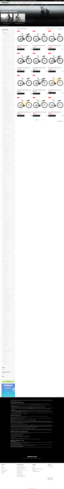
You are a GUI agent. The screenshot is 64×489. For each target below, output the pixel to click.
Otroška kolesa (5, 80)
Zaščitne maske (5, 358)
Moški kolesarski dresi (6, 107)
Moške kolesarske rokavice (7, 100)
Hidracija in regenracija (6, 363)
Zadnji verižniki (6, 170)
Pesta (4, 191)
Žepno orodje (5, 341)
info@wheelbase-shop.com (36, 471)
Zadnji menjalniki (6, 224)
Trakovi (5, 183)
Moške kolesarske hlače (7, 97)
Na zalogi (4, 369)
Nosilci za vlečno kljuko (7, 321)
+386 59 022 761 (13, 0)
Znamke (40, 2)
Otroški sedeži (5, 343)
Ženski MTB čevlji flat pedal (7, 310)
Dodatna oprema (5, 261)
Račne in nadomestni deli (7, 193)
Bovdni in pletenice (6, 129)
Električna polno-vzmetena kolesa (7, 47)
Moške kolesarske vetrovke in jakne (8, 102)
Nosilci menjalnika (6, 75)
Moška (5, 43)
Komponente (14, 2)
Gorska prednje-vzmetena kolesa (8, 64)
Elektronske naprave (6, 287)
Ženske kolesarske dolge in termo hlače (8, 112)
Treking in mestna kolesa (6, 82)
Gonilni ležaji (5, 145)
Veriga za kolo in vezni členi (7, 158)
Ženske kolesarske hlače (7, 114)
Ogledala (5, 276)
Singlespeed (5, 156)
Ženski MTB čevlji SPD (7, 311)
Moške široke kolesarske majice (8, 105)
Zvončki (5, 285)
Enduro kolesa (6, 61)
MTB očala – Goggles (6, 330)
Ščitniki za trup (6, 356)
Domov (2, 25)
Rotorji (4, 254)
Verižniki (5, 167)
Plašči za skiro (6, 208)
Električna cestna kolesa (7, 40)
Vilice (4, 243)
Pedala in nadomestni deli (7, 148)
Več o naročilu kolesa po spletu (21, 467)
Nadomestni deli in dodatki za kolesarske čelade (8, 297)
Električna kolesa (5, 39)
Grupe (4, 218)
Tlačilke (5, 282)
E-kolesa (4, 133)
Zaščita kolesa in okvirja (7, 78)
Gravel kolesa (5, 71)
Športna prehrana (30, 2)
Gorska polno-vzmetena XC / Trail (8, 62)
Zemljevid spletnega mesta (21, 476)
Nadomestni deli (6, 221)
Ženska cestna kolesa (6, 35)
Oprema (19, 2)
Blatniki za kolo (6, 264)
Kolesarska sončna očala (7, 326)
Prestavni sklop (5, 217)
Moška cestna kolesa (6, 34)
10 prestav (5, 159)
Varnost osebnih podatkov (21, 475)
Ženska (5, 55)
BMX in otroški (6, 202)
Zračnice (5, 215)
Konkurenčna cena (19, 472)
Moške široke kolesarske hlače (8, 104)
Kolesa (10, 2)
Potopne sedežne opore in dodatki (7, 232)
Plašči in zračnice (5, 198)
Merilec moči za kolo (6, 147)
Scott (4, 373)
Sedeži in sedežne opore (6, 228)
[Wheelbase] (5, 2)
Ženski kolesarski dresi (7, 124)
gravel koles (33, 429)
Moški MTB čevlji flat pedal (7, 305)
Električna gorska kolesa (7, 42)
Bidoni (4, 262)
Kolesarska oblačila (24, 2)
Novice (33, 467)
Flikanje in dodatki (6, 199)
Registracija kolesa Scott (20, 468)
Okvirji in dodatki (5, 72)
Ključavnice (5, 265)
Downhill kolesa (6, 59)
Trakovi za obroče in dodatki (7, 196)
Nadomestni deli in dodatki (7, 238)
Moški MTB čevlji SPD (6, 307)
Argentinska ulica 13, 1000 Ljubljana (32, 0)
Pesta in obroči (5, 185)
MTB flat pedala (6, 151)
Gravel (5, 205)
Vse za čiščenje (6, 338)
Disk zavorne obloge (6, 251)
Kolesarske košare (6, 267)
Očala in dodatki (5, 325)
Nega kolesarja (6, 273)
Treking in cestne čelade (7, 300)
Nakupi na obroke (19, 471)
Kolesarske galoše (5, 90)
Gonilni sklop (4, 141)
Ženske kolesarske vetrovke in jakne (8, 119)
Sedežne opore (6, 235)
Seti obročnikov (6, 194)
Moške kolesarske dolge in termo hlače (8, 95)
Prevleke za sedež (6, 279)
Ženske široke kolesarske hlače (8, 121)
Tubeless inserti (6, 213)
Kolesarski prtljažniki (6, 270)
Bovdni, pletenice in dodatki (7, 128)
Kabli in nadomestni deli (7, 137)
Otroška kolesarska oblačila (6, 109)
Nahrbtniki (5, 316)
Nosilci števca (5, 290)
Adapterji (5, 248)
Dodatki (5, 131)
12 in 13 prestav (6, 162)
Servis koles (36, 2)
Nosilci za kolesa (5, 318)
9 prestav (5, 165)
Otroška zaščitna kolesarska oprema (7, 351)
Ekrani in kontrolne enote (7, 136)
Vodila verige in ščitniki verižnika (8, 172)
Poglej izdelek (31, 49)
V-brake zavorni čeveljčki (7, 257)
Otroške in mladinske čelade (7, 299)
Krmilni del (4, 174)
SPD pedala (5, 154)
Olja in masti (5, 240)
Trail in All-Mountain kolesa (7, 69)
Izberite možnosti (21, 49)
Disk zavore (5, 249)
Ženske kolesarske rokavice (7, 117)
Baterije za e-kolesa (6, 134)
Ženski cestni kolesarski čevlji (7, 308)
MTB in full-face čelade (7, 295)
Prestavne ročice (6, 226)
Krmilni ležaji (5, 180)
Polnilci (5, 139)
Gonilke (5, 144)
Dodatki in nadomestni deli (7, 142)
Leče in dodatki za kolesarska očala (7, 328)
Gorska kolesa (5, 58)
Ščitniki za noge (6, 353)
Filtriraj (8, 381)
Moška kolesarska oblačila (6, 93)
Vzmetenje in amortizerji (6, 237)
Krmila (4, 177)
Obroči (4, 188)
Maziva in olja (5, 335)
